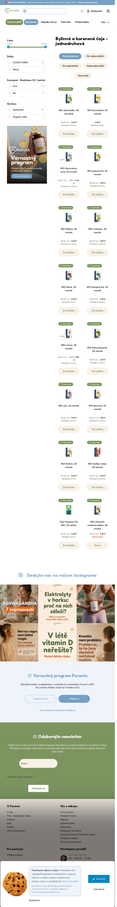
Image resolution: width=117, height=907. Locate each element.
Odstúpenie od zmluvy (70, 830)
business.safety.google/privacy (46, 892)
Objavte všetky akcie (87, 2)
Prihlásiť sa (74, 698)
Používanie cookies (69, 838)
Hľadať (72, 11)
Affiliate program (15, 855)
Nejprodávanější (95, 66)
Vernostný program (16, 830)
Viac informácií (70, 881)
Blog (9, 823)
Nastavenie (34, 900)
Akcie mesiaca (67, 812)
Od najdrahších (70, 66)
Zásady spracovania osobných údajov (77, 834)
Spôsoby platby (67, 823)
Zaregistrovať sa (40, 698)
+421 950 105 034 (77, 855)
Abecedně (83, 75)
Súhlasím (100, 878)
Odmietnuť (99, 889)
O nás (10, 812)
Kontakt (10, 827)
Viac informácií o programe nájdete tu (57, 710)
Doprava (64, 819)
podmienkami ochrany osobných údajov (51, 777)
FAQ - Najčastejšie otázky (19, 815)
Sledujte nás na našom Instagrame (62, 575)
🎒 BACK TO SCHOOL (15, 2)
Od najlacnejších (95, 56)
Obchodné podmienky (70, 841)
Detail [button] (97, 545)
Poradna (11, 819)
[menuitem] (14, 22)
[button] (83, 65)
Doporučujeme (70, 56)
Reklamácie (65, 827)
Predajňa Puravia (68, 815)
